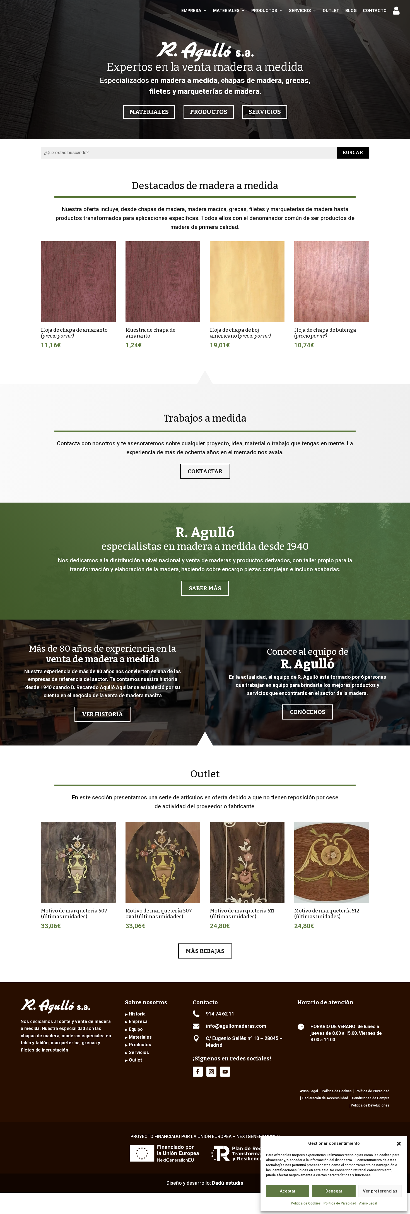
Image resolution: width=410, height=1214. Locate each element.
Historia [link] (137, 1014)
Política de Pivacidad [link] (340, 1203)
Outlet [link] (331, 10)
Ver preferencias (380, 1191)
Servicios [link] (300, 10)
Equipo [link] (136, 1029)
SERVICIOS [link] (265, 112)
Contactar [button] (205, 471)
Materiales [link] (226, 10)
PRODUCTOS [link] (208, 112)
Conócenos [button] (307, 712)
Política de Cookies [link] (306, 1203)
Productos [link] (264, 10)
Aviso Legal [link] (368, 1203)
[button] (399, 1143)
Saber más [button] (205, 588)
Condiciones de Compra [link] (370, 1098)
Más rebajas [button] (205, 951)
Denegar (334, 1191)
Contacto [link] (375, 10)
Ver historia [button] (102, 714)
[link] (42, 10)
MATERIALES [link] (149, 112)
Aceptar (288, 1191)
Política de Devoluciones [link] (370, 1105)
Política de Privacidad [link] (372, 1091)
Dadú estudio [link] (227, 1183)
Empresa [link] (191, 10)
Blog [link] (351, 10)
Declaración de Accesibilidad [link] (325, 1098)
